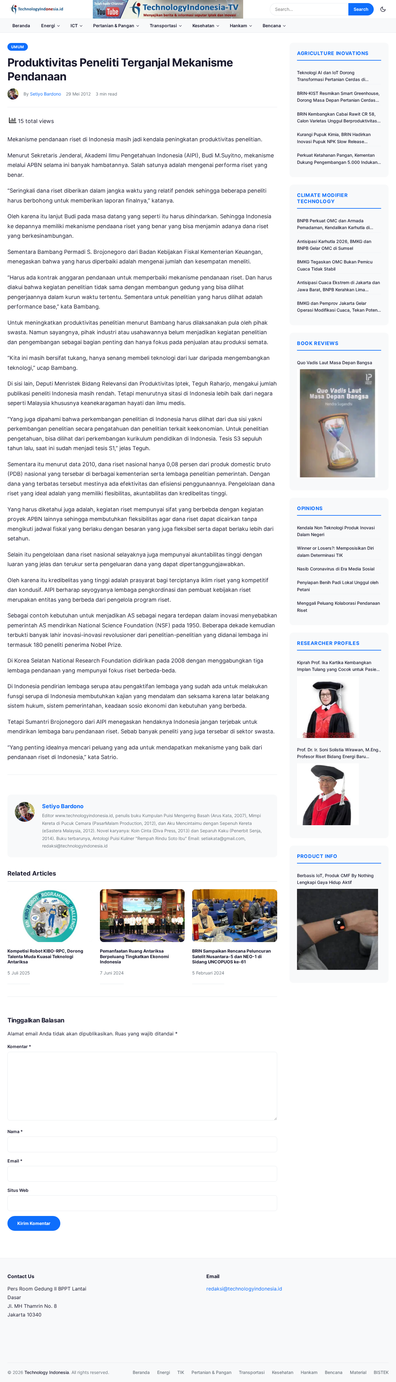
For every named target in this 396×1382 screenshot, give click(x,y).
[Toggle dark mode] (383, 9)
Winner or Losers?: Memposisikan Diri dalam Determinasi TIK (335, 551)
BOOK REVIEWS (317, 343)
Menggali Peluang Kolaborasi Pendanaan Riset (338, 606)
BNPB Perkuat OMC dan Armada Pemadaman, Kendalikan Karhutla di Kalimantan (333, 224)
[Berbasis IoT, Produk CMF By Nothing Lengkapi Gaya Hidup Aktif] (337, 929)
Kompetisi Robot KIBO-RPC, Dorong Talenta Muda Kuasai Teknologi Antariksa (45, 956)
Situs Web (17, 1190)
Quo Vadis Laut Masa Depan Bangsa (334, 362)
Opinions (310, 508)
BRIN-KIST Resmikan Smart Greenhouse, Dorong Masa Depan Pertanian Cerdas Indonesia (338, 97)
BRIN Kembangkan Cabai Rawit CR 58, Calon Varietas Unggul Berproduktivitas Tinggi (337, 118)
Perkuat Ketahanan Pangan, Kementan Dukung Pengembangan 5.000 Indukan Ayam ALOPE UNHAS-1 (337, 159)
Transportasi (163, 25)
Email (15, 1160)
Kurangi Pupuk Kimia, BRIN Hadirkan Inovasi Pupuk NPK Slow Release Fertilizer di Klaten (334, 138)
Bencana (272, 25)
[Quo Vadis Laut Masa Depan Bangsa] (337, 423)
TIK (180, 1372)
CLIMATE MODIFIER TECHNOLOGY (322, 198)
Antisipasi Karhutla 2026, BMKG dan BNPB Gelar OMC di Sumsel (334, 245)
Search (361, 9)
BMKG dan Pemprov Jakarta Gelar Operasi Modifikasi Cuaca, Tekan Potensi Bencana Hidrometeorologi (339, 307)
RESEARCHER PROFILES (328, 643)
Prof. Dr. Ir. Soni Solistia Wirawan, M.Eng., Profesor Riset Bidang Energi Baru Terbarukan (339, 753)
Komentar (19, 1046)
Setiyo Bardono (45, 93)
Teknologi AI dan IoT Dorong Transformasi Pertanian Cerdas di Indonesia (331, 76)
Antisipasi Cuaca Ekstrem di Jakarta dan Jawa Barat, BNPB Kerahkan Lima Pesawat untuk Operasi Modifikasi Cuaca (338, 286)
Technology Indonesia (46, 1372)
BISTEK (381, 1372)
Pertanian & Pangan (113, 25)
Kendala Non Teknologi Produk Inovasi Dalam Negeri (336, 531)
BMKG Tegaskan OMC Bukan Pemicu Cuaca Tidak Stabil (334, 265)
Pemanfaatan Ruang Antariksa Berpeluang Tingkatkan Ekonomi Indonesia (134, 956)
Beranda (21, 25)
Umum (17, 47)
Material (358, 1372)
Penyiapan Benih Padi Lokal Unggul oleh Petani (337, 586)
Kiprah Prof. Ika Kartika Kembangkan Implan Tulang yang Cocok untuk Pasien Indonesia (338, 666)
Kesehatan (203, 25)
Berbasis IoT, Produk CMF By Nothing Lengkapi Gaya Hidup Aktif (335, 879)
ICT (74, 25)
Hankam (238, 25)
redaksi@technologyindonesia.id (244, 1289)
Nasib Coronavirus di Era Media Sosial (335, 568)
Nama (15, 1131)
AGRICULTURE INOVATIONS (332, 53)
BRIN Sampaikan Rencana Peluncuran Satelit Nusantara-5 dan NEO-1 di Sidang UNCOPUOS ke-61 (231, 956)
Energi (48, 25)
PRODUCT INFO (317, 856)
